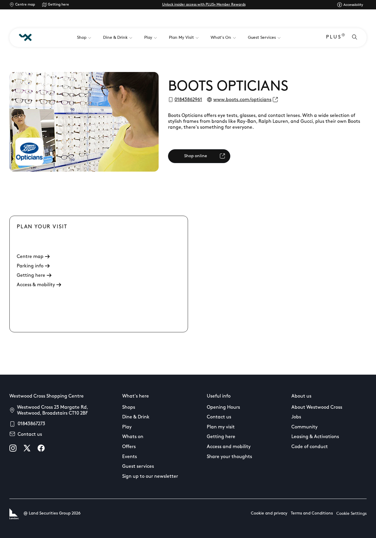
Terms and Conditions (312, 513)
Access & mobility (36, 285)
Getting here (58, 4)
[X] (27, 448)
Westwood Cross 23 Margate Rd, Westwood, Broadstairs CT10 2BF (52, 410)
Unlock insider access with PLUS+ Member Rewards (204, 4)
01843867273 (31, 424)
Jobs (296, 417)
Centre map (25, 4)
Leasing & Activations (315, 437)
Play (127, 427)
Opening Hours (223, 407)
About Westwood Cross (316, 407)
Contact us (30, 434)
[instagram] (12, 448)
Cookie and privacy (269, 513)
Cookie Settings (351, 514)
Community (304, 427)
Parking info (30, 266)
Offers (129, 447)
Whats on (132, 437)
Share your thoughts (229, 457)
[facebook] (41, 448)
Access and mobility (229, 447)
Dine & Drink (136, 417)
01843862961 (188, 100)
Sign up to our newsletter (150, 476)
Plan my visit (221, 427)
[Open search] (354, 37)
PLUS (334, 37)
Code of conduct (309, 447)
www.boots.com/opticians (242, 100)
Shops (128, 407)
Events (129, 457)
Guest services (138, 466)
